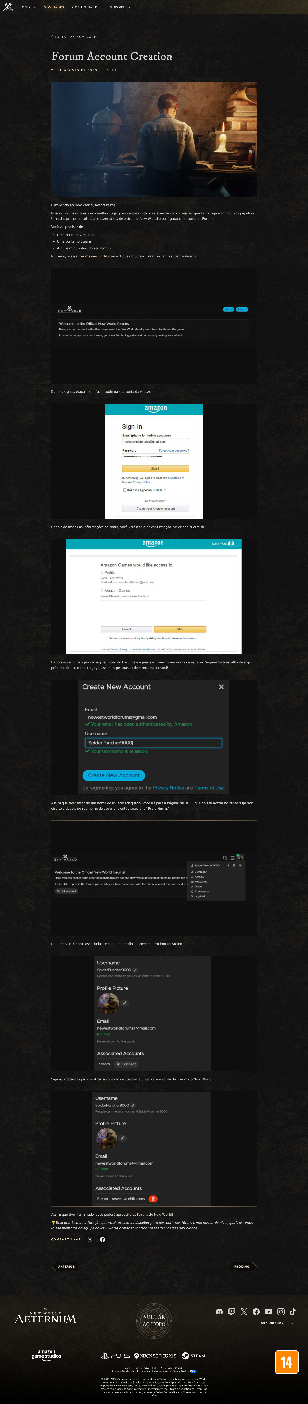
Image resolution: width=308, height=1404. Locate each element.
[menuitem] (28, 7)
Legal (127, 1367)
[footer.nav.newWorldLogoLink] (45, 1316)
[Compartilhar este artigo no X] (89, 1239)
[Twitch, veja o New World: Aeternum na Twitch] (231, 1311)
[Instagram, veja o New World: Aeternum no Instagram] (281, 1311)
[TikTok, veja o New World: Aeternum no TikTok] (293, 1311)
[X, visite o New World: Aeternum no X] (244, 1311)
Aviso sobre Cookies (172, 1367)
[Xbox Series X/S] (155, 1356)
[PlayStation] (115, 1356)
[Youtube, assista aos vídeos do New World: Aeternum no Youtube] (268, 1311)
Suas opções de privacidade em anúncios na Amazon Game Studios (150, 1371)
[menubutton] (277, 1323)
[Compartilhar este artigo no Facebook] (102, 1239)
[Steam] (193, 1356)
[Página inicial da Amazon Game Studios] (46, 1356)
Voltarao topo (154, 1321)
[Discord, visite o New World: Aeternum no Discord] (219, 1311)
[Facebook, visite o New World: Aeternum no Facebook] (256, 1311)
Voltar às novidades (76, 37)
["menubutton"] (28, 7)
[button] (154, 139)
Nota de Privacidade (145, 1367)
